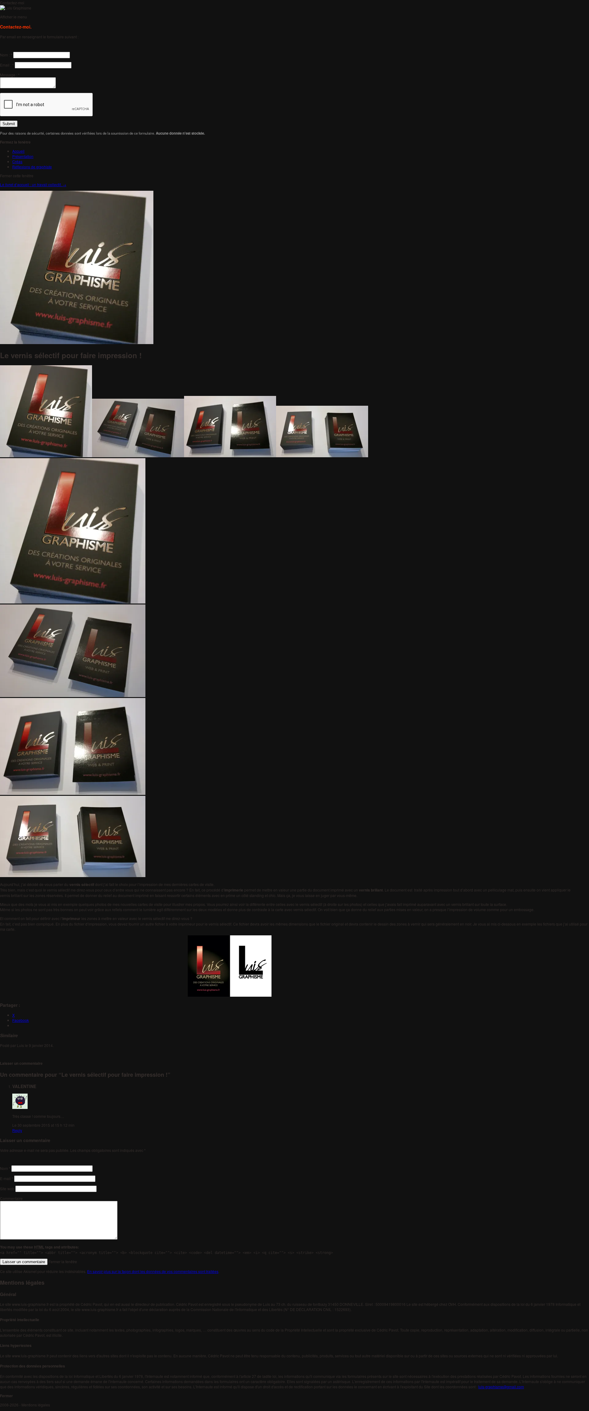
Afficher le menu (13, 16)
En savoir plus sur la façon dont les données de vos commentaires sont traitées (152, 1271)
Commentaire (11, 1198)
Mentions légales (35, 1404)
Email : (7, 64)
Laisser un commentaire (21, 1063)
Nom (5, 1168)
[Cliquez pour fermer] (72, 531)
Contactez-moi (12, 2)
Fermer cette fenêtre (16, 175)
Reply (17, 1130)
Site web (7, 1188)
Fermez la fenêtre (15, 142)
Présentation (22, 156)
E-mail (6, 1178)
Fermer (6, 1395)
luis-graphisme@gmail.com (501, 1386)
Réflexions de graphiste (32, 166)
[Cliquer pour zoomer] (46, 411)
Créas (17, 161)
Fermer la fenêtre (62, 1261)
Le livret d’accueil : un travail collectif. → (33, 184)
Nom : (6, 54)
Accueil (18, 151)
